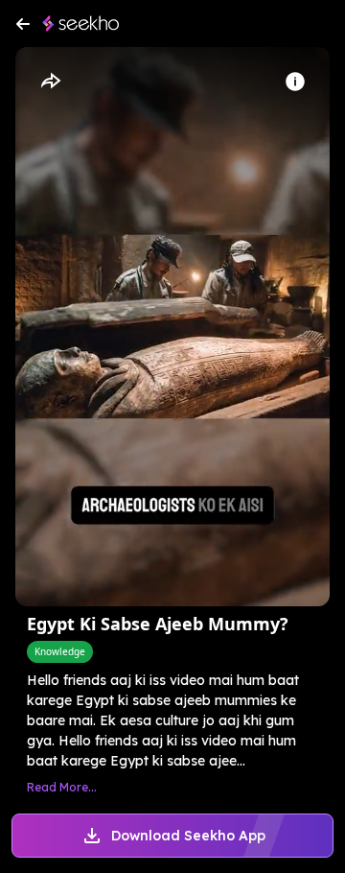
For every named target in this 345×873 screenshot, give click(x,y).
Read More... (62, 787)
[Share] (50, 81)
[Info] (295, 81)
